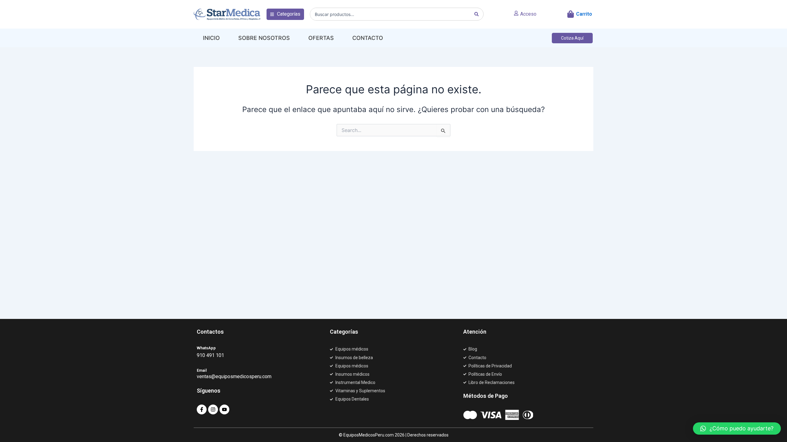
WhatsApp (206, 348)
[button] (285, 14)
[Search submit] (476, 14)
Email (202, 370)
